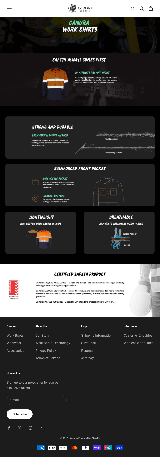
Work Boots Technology (52, 343)
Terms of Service (47, 358)
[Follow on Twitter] (20, 428)
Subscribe (20, 414)
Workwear (14, 343)
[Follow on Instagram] (30, 428)
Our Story (42, 335)
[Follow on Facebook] (9, 428)
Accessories (15, 351)
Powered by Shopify (89, 438)
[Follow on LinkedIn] (41, 428)
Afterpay (87, 358)
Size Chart (88, 343)
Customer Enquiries (138, 335)
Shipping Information (96, 335)
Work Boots (15, 335)
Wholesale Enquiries (138, 343)
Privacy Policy (45, 351)
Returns (86, 351)
